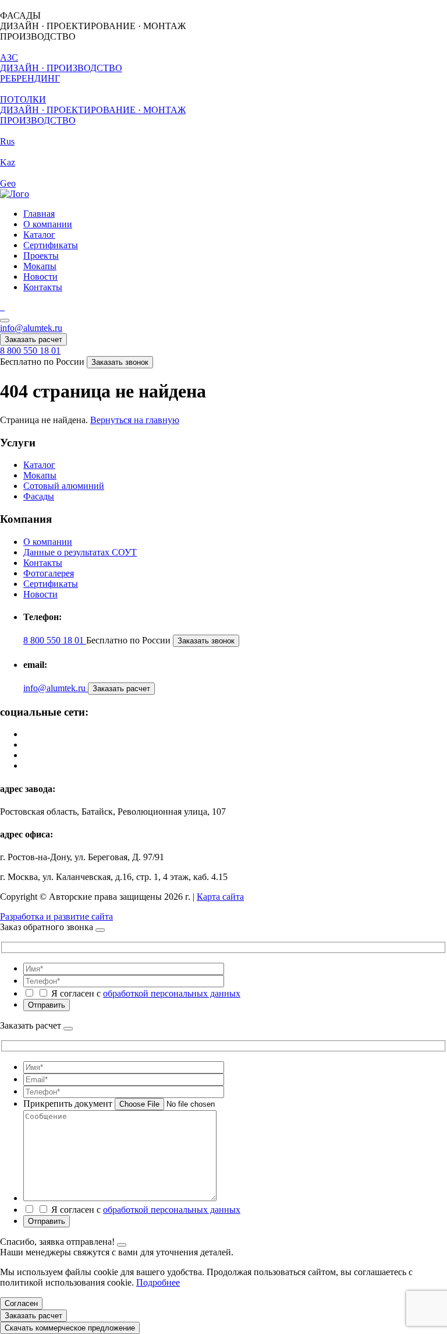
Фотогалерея (48, 573)
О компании (47, 224)
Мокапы (39, 266)
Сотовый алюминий (63, 486)
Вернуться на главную (134, 420)
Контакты (42, 287)
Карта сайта (220, 897)
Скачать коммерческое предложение (70, 1328)
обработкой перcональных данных (171, 993)
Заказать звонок (119, 362)
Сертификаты (50, 245)
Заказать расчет (33, 339)
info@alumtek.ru (31, 328)
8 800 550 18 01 (30, 351)
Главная (39, 214)
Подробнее (158, 1282)
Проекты (41, 256)
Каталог (39, 235)
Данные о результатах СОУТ (80, 552)
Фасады (38, 496)
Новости (40, 276)
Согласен (21, 1303)
